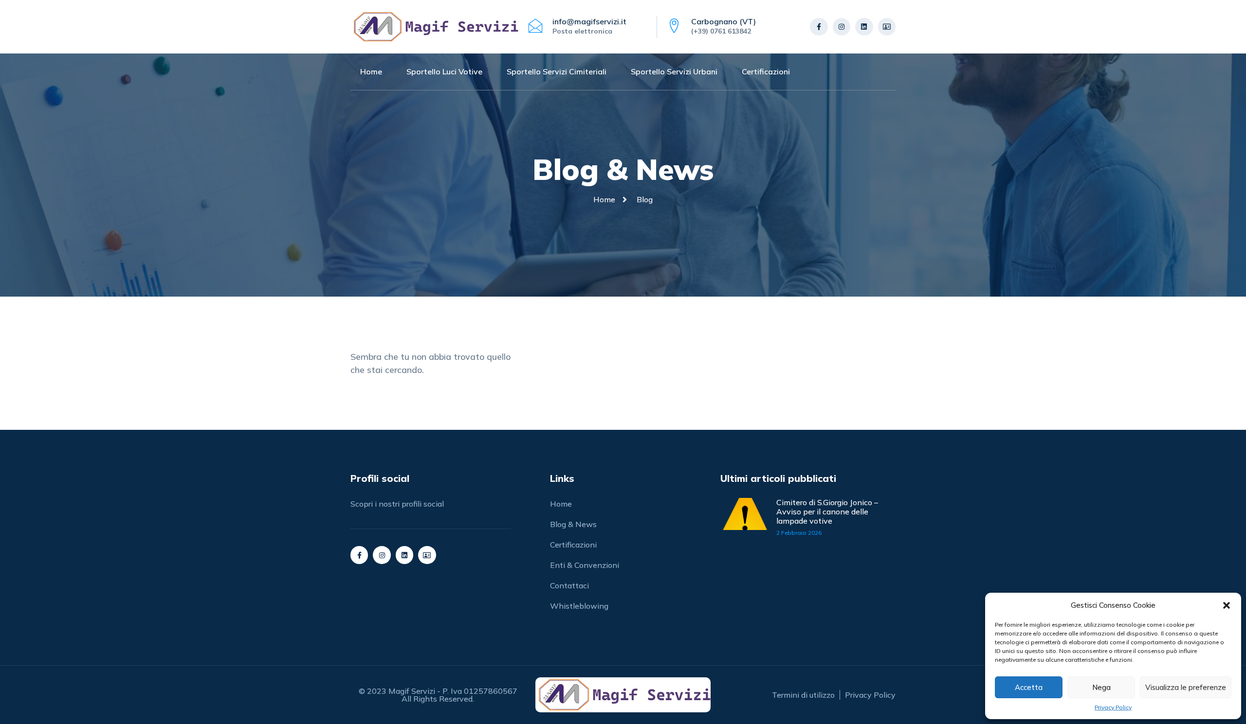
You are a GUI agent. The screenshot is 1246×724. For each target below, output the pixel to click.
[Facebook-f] (818, 26)
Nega (1101, 687)
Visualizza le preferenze (1185, 687)
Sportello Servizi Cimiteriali (556, 71)
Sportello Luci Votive (444, 71)
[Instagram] (841, 26)
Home (371, 71)
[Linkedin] (864, 26)
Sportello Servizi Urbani (674, 71)
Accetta (1029, 687)
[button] (1226, 605)
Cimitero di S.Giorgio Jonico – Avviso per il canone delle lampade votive (827, 511)
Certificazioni (766, 71)
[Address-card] (887, 26)
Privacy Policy (1113, 707)
